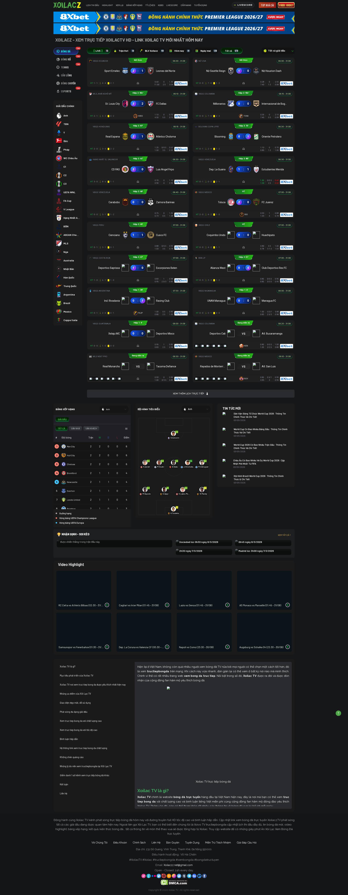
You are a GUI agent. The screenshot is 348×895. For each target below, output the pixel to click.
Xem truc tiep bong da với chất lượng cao (81, 720)
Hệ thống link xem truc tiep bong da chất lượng (83, 748)
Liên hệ (63, 793)
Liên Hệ (156, 842)
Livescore (172, 5)
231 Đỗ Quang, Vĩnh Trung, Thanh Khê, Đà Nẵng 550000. (179, 849)
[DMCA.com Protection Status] (174, 882)
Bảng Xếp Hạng (134, 5)
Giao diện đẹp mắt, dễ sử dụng (75, 702)
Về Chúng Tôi (99, 842)
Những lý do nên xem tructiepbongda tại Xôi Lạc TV (86, 766)
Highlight (107, 5)
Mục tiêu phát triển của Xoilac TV (76, 675)
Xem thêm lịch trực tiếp (188, 393)
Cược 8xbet (286, 5)
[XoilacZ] (67, 5)
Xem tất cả (283, 535)
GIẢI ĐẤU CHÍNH (65, 106)
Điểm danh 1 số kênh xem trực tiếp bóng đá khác (84, 775)
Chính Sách (139, 842)
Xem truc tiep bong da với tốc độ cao (78, 729)
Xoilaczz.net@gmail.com (178, 865)
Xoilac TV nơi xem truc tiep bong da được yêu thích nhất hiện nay (93, 684)
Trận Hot (126, 50)
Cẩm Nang (186, 5)
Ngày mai (208, 50)
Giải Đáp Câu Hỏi (246, 842)
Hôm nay (181, 50)
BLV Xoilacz (154, 50)
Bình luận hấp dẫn (69, 739)
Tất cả (231, 50)
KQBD (160, 5)
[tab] (65, 51)
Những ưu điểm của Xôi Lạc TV (75, 693)
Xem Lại (119, 5)
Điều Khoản (120, 842)
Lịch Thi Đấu (92, 5)
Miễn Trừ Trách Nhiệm (218, 842)
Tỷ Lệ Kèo (150, 5)
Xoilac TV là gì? (67, 666)
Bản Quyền (172, 842)
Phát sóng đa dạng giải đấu (73, 711)
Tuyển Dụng (200, 5)
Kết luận (64, 784)
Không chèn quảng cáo (72, 757)
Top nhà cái (267, 5)
